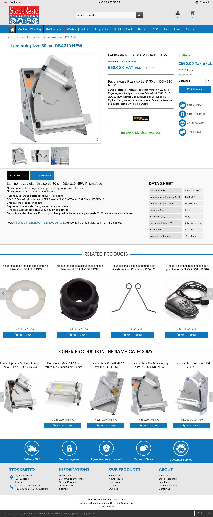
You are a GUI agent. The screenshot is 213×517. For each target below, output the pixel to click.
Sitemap (63, 488)
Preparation (102, 29)
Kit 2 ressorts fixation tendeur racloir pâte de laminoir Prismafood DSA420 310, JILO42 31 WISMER (133, 269)
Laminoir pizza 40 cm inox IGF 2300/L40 (193, 365)
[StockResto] (27, 15)
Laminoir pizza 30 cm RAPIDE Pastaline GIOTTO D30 (106, 365)
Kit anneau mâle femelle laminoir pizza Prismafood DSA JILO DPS (26, 267)
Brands (112, 485)
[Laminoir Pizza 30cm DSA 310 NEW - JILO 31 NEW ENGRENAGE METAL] (96, 139)
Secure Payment (68, 482)
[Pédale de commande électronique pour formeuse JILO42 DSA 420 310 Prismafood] (187, 298)
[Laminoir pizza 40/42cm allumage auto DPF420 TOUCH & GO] (20, 393)
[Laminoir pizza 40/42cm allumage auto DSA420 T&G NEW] (149, 393)
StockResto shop (168, 478)
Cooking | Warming (29, 29)
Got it (199, 513)
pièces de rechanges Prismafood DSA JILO (41, 222)
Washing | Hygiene (78, 29)
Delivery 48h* (66, 475)
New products (116, 478)
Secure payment (196, 113)
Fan (166, 29)
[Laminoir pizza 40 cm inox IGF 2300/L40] (192, 393)
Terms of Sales (67, 485)
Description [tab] (18, 175)
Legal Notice (165, 482)
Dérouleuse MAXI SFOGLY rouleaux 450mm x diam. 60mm (63, 365)
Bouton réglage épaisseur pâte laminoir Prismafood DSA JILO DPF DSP (79, 267)
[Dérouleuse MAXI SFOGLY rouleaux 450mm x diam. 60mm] (63, 393)
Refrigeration (54, 29)
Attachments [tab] (42, 175)
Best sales (114, 482)
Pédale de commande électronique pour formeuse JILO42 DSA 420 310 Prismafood (187, 269)
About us (163, 475)
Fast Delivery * (195, 104)
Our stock (114, 488)
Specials (191, 29)
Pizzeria (142, 29)
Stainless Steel (123, 29)
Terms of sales (195, 131)
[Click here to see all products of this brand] (141, 119)
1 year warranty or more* (72, 478)
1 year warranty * (196, 122)
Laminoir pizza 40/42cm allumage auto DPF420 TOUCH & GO (20, 365)
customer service (168, 485)
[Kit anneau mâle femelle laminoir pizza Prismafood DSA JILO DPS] (25, 298)
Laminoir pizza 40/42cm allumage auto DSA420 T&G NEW (149, 365)
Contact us (164, 488)
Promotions (115, 475)
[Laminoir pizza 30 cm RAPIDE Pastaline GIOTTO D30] (106, 393)
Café (155, 29)
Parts (177, 29)
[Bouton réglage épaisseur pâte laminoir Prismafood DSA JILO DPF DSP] (79, 298)
